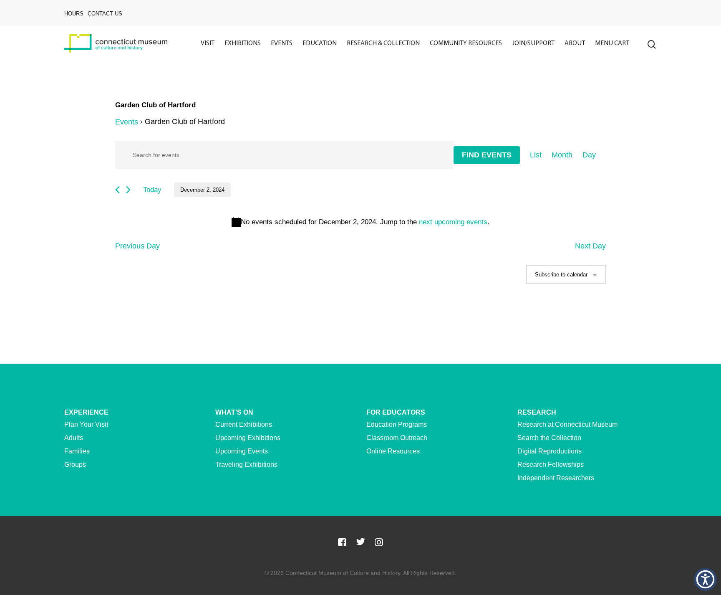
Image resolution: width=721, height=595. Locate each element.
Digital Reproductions (549, 451)
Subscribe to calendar (561, 274)
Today (152, 190)
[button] (705, 579)
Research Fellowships (550, 464)
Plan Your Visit (86, 424)
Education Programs (396, 424)
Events (126, 122)
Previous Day (137, 246)
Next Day (590, 246)
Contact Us (105, 13)
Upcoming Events (241, 451)
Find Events (487, 155)
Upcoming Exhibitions (247, 437)
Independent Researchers (555, 477)
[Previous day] (117, 190)
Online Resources (393, 451)
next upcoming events (453, 222)
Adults (73, 437)
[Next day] (128, 190)
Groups (75, 464)
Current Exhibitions (243, 424)
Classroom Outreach (396, 437)
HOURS (73, 13)
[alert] (360, 222)
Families (77, 451)
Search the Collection (549, 437)
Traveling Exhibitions (246, 464)
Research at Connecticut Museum (567, 424)
